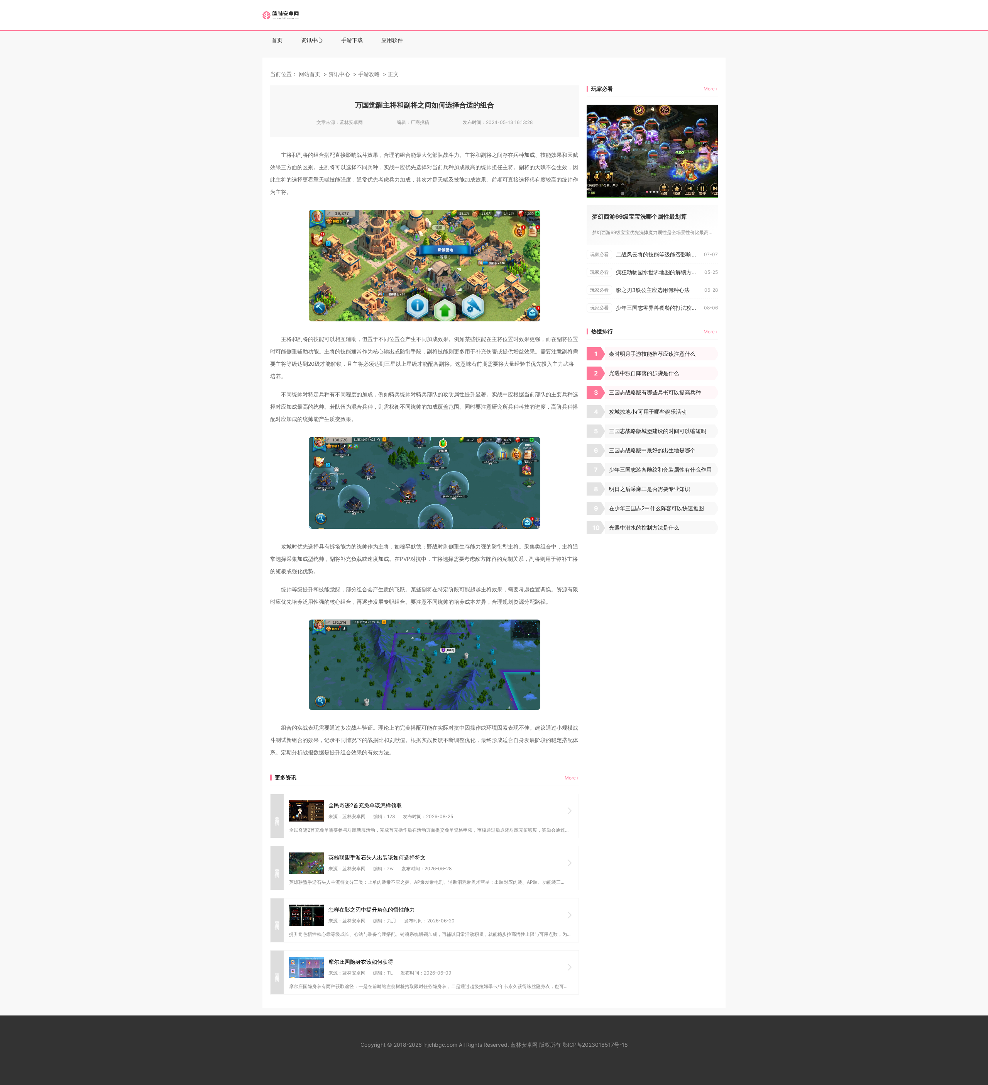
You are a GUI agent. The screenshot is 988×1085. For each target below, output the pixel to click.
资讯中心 (312, 40)
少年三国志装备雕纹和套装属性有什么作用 (660, 469)
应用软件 (392, 40)
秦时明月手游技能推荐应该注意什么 (652, 353)
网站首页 (309, 74)
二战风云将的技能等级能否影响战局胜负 (660, 254)
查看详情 (277, 816)
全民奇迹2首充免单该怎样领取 (365, 805)
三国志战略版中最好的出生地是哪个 (652, 450)
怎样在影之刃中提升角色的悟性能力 (371, 909)
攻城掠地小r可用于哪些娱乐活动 (648, 411)
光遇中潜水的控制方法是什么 (644, 527)
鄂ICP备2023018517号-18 (595, 1044)
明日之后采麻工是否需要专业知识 (649, 489)
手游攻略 (369, 74)
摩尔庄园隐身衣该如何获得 (360, 961)
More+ (572, 778)
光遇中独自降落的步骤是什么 (644, 373)
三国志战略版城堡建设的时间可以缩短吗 (657, 431)
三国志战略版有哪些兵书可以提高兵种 (655, 392)
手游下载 (352, 40)
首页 (277, 40)
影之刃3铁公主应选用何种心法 (653, 290)
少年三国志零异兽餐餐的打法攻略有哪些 (660, 307)
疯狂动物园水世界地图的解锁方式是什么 (660, 272)
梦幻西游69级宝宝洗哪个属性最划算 (639, 216)
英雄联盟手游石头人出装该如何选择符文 (377, 857)
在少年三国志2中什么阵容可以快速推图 (656, 508)
